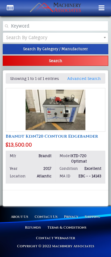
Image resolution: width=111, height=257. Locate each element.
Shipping (92, 216)
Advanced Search (84, 78)
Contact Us (46, 216)
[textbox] (31, 37)
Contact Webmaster (55, 238)
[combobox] (55, 37)
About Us (19, 216)
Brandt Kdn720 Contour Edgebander (52, 136)
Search (55, 60)
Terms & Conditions (66, 227)
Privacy (71, 216)
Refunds (33, 227)
